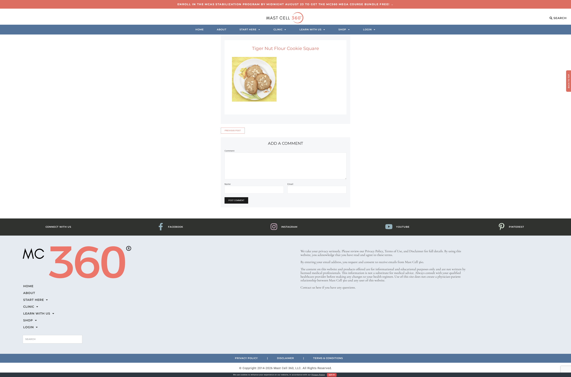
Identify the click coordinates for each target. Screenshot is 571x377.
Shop (342, 29)
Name (228, 184)
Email (290, 184)
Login (367, 29)
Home (199, 29)
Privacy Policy (318, 375)
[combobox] (52, 339)
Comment (230, 151)
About (221, 29)
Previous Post (233, 130)
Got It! (332, 375)
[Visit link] (285, 4)
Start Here (248, 29)
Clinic (278, 29)
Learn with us (310, 29)
